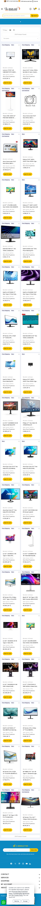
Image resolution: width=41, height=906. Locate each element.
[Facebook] (11, 864)
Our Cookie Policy (17, 895)
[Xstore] (12, 9)
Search (35, 15)
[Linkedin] (30, 864)
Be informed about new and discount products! (20, 854)
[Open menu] (2, 9)
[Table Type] (13, 30)
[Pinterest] (19, 864)
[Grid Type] (10, 30)
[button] (5, 30)
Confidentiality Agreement (21, 893)
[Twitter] (15, 863)
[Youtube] (27, 864)
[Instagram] (23, 864)
